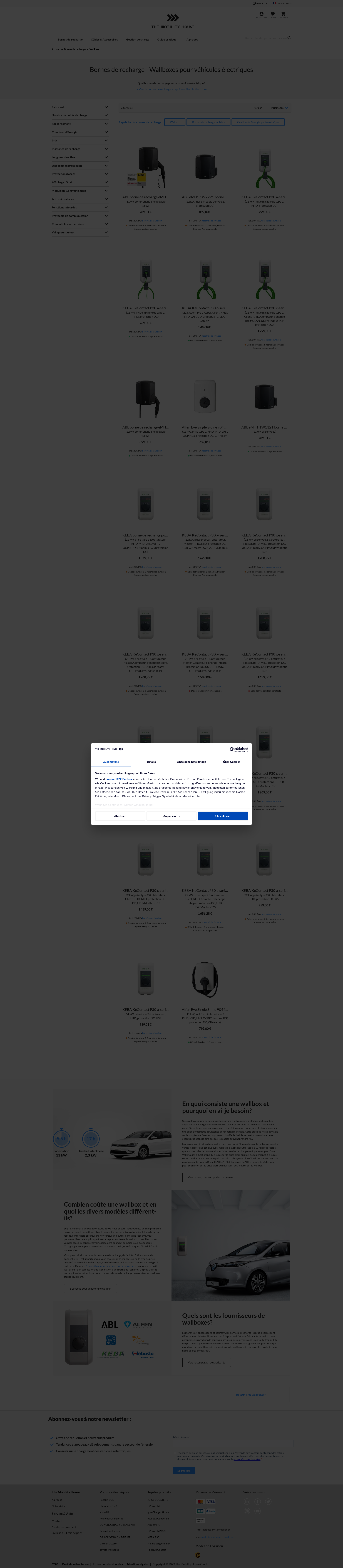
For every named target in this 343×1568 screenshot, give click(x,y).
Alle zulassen (223, 816)
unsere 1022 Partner (119, 778)
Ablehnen (120, 816)
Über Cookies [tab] (231, 761)
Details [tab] (151, 761)
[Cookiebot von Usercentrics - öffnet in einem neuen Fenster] (232, 750)
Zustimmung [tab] (111, 761)
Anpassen (169, 816)
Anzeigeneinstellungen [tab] (191, 761)
